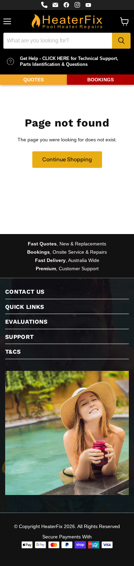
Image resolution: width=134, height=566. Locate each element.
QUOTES (33, 79)
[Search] (121, 41)
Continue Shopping (67, 159)
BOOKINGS (100, 79)
